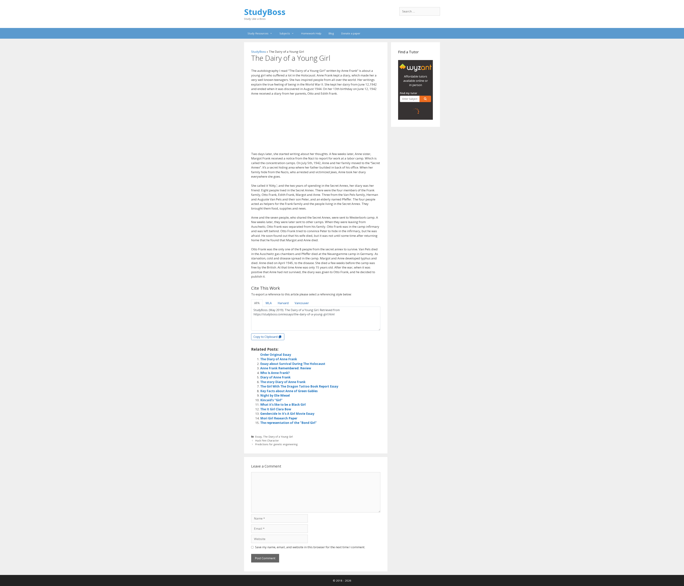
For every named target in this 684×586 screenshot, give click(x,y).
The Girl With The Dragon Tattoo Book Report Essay (299, 386)
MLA (269, 303)
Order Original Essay (275, 355)
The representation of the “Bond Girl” (288, 423)
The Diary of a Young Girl (278, 436)
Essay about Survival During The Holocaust (292, 364)
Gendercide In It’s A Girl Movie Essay (287, 414)
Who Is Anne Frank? (275, 373)
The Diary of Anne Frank (278, 359)
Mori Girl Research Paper (278, 418)
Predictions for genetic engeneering (276, 444)
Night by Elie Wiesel (275, 395)
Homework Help (311, 33)
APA (257, 303)
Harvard (283, 303)
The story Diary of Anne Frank (282, 382)
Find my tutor (408, 93)
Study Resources (258, 33)
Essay (258, 436)
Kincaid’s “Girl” (271, 400)
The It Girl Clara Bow (275, 409)
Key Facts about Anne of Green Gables (289, 391)
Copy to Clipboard (265, 337)
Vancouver (302, 303)
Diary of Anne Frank (275, 377)
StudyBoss (265, 11)
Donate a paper (350, 33)
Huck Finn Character (267, 440)
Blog (331, 33)
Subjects (284, 33)
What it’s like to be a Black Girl (283, 404)
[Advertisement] (315, 125)
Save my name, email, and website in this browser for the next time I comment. (310, 547)
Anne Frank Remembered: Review (285, 368)
